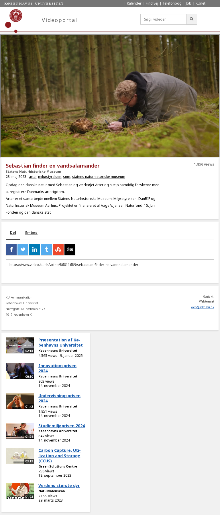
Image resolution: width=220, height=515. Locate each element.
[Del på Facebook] (11, 249)
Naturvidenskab (51, 491)
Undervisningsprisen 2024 (59, 398)
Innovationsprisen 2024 (57, 368)
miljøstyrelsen (49, 176)
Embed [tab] (31, 232)
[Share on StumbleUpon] (58, 249)
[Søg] (191, 19)
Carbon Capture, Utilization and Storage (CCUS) (59, 456)
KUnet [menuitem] (200, 3)
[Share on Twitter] (22, 249)
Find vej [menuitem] (152, 3)
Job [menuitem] (188, 3)
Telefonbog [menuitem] (172, 3)
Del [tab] (13, 232)
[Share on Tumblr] (46, 249)
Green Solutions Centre (57, 466)
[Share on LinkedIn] (34, 249)
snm (66, 176)
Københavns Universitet (57, 350)
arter (32, 176)
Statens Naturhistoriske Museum (33, 171)
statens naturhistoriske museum (98, 176)
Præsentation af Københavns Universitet (60, 342)
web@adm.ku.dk (202, 307)
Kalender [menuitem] (134, 3)
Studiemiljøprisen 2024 (61, 425)
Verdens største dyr (59, 485)
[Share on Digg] (69, 249)
